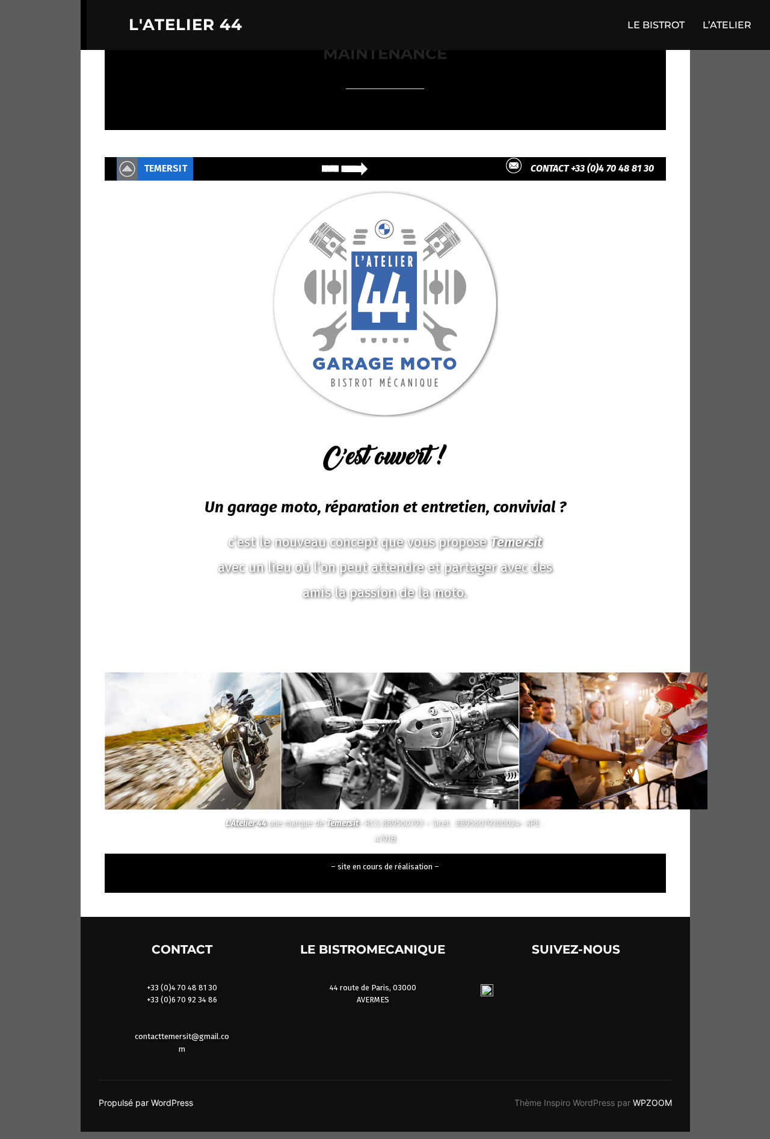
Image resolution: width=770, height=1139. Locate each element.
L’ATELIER (727, 25)
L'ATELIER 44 (185, 24)
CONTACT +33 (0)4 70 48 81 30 (592, 168)
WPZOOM (652, 1102)
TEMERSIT (165, 168)
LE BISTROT (656, 25)
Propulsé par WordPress (146, 1102)
